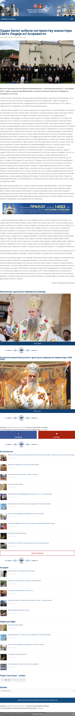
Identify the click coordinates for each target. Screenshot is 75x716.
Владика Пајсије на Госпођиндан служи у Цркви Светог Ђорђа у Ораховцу (29, 504)
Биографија (37, 343)
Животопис (37, 411)
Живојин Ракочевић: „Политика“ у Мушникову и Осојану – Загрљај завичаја (30, 600)
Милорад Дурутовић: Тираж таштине (18, 610)
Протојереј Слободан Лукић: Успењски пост (20, 590)
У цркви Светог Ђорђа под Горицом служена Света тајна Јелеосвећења (28, 543)
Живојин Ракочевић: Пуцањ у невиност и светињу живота (24, 581)
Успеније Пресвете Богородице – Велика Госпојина (23, 474)
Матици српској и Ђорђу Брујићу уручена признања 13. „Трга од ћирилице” (30, 494)
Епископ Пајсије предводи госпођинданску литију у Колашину (26, 513)
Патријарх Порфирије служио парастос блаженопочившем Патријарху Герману (31, 523)
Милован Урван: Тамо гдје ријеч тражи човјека (21, 571)
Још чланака (37, 553)
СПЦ (24, 37)
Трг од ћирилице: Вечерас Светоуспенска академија (23, 664)
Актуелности (18, 37)
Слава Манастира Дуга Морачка (17, 533)
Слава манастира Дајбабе (15, 484)
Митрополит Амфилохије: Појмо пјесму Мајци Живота (23, 464)
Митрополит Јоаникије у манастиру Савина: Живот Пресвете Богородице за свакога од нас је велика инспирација (41, 455)
